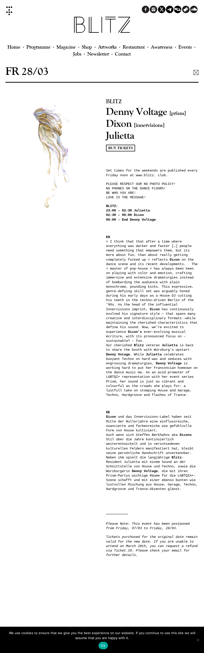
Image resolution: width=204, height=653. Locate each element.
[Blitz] (102, 27)
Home (13, 47)
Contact (123, 54)
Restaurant (134, 47)
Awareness (161, 47)
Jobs (77, 54)
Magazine (66, 47)
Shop (87, 47)
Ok (103, 646)
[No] (197, 639)
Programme (38, 47)
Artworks (107, 47)
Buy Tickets (120, 148)
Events (185, 47)
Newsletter (98, 54)
